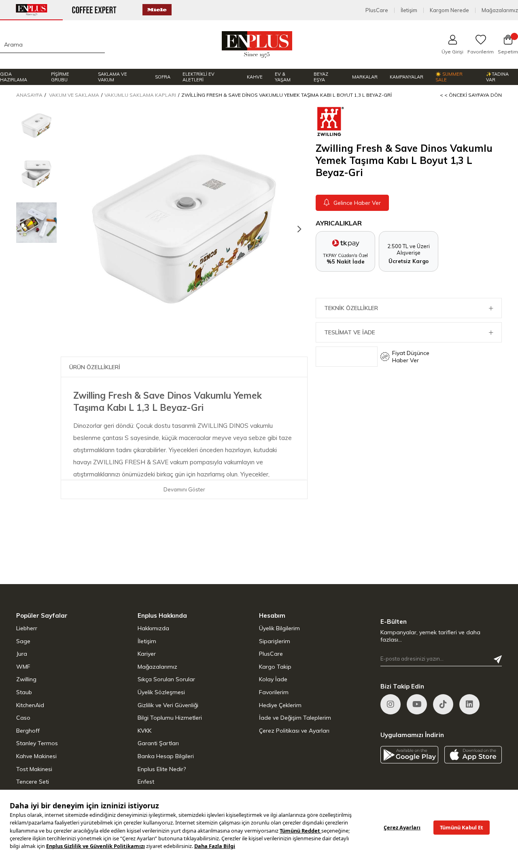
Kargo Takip (275, 666)
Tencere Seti (32, 781)
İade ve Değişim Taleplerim (295, 717)
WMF (23, 666)
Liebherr (26, 628)
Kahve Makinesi (36, 756)
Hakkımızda (153, 628)
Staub (24, 692)
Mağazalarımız (500, 10)
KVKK (144, 730)
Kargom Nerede (449, 10)
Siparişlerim (274, 641)
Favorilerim (274, 692)
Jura (21, 653)
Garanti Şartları (158, 743)
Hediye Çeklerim (280, 705)
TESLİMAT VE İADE (349, 332)
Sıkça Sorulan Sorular (166, 679)
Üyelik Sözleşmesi (161, 692)
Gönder (498, 659)
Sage (23, 641)
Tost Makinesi (34, 769)
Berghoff (28, 730)
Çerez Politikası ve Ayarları (294, 730)
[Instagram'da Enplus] (390, 704)
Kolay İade (273, 679)
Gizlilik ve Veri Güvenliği (168, 705)
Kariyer (147, 653)
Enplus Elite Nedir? (162, 769)
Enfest (146, 781)
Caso (23, 717)
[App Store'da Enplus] (473, 754)
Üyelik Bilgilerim (279, 628)
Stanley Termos (37, 743)
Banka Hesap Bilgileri (166, 756)
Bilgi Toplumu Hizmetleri (170, 717)
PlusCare (376, 10)
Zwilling (26, 679)
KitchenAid (30, 705)
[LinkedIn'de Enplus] (417, 704)
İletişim (409, 10)
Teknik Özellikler (351, 308)
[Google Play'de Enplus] (409, 754)
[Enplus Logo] (257, 44)
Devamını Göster (184, 489)
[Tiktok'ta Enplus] (443, 704)
